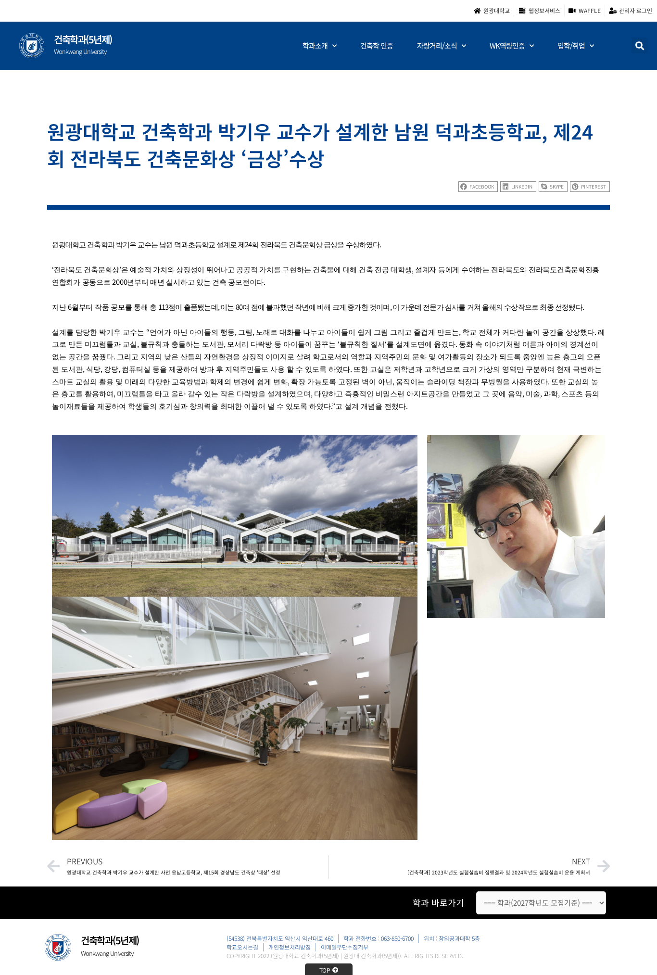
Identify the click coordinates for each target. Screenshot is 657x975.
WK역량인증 (507, 45)
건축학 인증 (376, 45)
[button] (639, 45)
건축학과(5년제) (83, 39)
